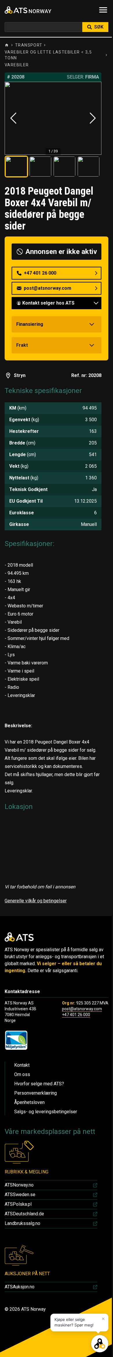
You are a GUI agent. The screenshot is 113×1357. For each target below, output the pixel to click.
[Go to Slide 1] (16, 166)
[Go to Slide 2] (40, 166)
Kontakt (22, 1065)
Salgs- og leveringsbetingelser (45, 1111)
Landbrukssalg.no (22, 1223)
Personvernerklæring (35, 1093)
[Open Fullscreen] (53, 118)
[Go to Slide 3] (64, 166)
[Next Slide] (92, 118)
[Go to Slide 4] (88, 166)
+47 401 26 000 (76, 1014)
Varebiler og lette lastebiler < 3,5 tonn (48, 55)
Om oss (22, 1074)
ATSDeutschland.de (24, 1214)
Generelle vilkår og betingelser (36, 901)
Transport (29, 45)
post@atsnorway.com (82, 1008)
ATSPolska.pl (18, 1204)
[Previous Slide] (13, 118)
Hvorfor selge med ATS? (39, 1083)
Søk (98, 27)
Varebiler (17, 65)
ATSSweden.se (20, 1194)
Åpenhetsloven (29, 1102)
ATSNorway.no (19, 1185)
